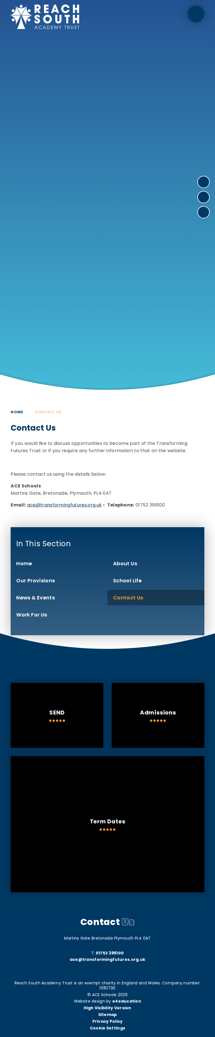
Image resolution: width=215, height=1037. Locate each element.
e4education (126, 1001)
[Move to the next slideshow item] (203, 182)
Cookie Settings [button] (107, 1028)
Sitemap (107, 1014)
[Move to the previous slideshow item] (203, 197)
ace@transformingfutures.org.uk (64, 505)
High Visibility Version (107, 1008)
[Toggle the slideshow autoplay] (203, 212)
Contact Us (48, 412)
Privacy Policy (107, 1021)
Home (17, 412)
